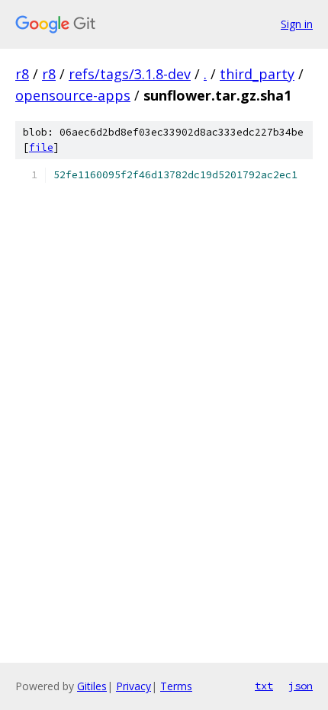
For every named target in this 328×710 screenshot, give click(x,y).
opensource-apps (72, 95)
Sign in (297, 24)
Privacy (133, 686)
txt (264, 685)
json (300, 685)
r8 (22, 74)
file (41, 147)
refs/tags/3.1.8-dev (130, 74)
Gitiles (92, 686)
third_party (257, 74)
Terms (176, 686)
